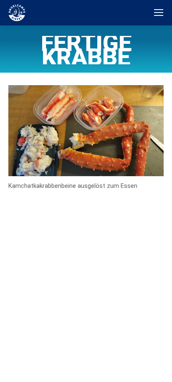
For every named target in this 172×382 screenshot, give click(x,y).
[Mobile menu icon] (159, 13)
